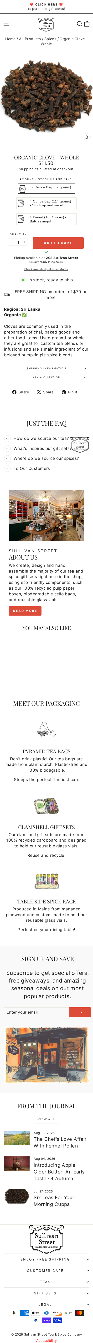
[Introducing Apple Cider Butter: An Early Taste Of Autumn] (17, 1163)
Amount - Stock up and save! (46, 179)
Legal (45, 1304)
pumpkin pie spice (39, 355)
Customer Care (45, 1270)
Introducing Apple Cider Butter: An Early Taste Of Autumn (59, 1171)
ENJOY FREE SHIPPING (45, 1259)
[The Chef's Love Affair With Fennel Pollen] (17, 1138)
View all (46, 1119)
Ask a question (46, 377)
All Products (30, 39)
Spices (50, 39)
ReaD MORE (25, 611)
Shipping (26, 169)
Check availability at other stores (46, 269)
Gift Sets (45, 1293)
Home (10, 39)
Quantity (18, 234)
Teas (45, 1282)
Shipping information (46, 368)
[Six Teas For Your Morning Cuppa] (17, 1196)
